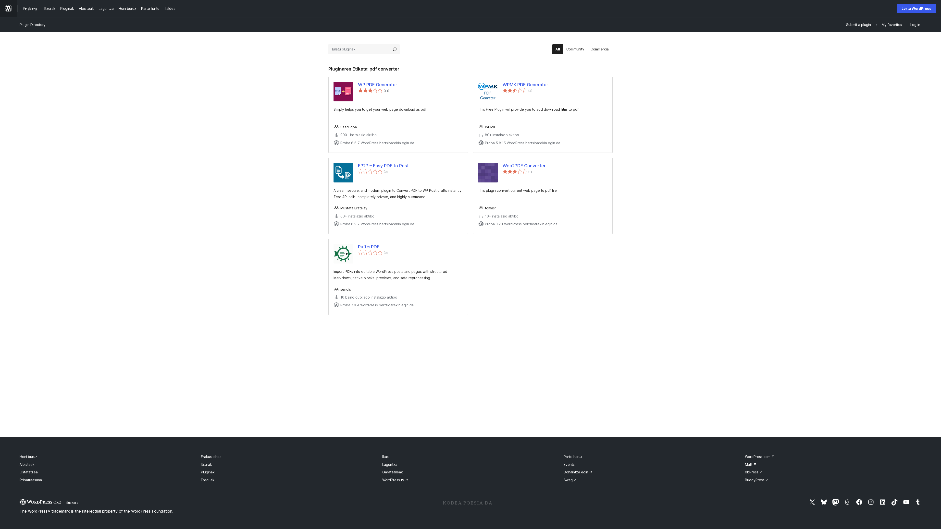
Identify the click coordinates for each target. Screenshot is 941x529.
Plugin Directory (33, 25)
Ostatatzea (29, 472)
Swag (570, 480)
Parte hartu (573, 457)
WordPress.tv (395, 480)
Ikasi (385, 457)
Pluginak (208, 472)
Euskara (72, 503)
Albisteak (27, 464)
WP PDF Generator (377, 84)
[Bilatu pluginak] (395, 49)
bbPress (754, 472)
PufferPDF (368, 246)
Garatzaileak (392, 472)
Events (569, 464)
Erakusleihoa (211, 457)
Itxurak (206, 464)
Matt (750, 464)
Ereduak (207, 480)
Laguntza (389, 464)
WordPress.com (760, 457)
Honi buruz (28, 457)
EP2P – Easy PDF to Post (383, 165)
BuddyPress (757, 480)
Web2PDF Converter (524, 165)
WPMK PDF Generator (525, 84)
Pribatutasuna (31, 480)
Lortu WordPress (916, 8)
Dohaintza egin (578, 472)
